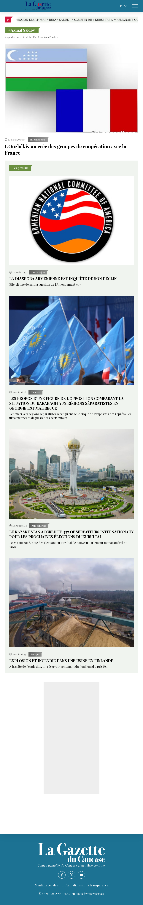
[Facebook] (61, 874)
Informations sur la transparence (85, 885)
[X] (71, 874)
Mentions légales (46, 885)
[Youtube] (81, 874)
